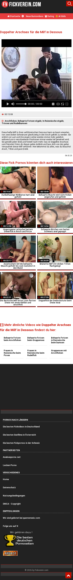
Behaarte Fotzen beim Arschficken (12, 339)
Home (6, 479)
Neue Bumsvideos (34, 16)
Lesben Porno (10, 465)
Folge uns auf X (10, 526)
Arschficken (11, 121)
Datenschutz (9, 487)
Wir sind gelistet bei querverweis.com (21, 518)
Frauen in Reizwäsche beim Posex (12, 353)
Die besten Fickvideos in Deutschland (21, 427)
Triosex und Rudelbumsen (14, 123)
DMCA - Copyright (12, 504)
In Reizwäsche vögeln (52, 121)
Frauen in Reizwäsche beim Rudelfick (35, 353)
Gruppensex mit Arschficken (59, 351)
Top (68, 575)
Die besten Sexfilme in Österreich (19, 435)
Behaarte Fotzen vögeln (29, 121)
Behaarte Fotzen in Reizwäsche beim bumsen (59, 340)
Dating (50, 16)
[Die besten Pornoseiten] (20, 546)
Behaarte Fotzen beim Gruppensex (35, 339)
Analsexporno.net (12, 457)
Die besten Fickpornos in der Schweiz (21, 443)
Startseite (14, 16)
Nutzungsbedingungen (14, 496)
